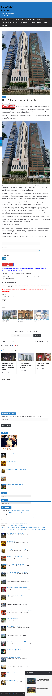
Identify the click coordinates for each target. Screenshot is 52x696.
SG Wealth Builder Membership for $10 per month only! (27, 22)
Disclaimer (4, 25)
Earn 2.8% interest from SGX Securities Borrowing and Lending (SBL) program (25, 514)
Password (4, 247)
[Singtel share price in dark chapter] (43, 354)
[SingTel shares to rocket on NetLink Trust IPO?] (31, 688)
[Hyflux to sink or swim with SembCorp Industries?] (26, 354)
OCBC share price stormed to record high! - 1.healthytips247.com (14, 529)
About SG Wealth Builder (8, 19)
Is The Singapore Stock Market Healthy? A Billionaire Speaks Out (42, 681)
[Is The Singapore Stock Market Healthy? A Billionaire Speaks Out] (31, 679)
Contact (45, 22)
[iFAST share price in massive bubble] (41, 314)
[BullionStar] (9, 435)
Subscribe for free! (6, 425)
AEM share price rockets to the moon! (12, 342)
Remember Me (7, 255)
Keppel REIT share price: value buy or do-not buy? (19, 510)
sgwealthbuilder (13, 103)
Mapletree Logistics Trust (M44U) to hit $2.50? (38, 342)
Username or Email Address (8, 241)
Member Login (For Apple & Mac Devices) (34, 19)
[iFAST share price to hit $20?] (9, 314)
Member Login (19, 19)
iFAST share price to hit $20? (8, 319)
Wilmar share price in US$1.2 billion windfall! (18, 523)
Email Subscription (6, 22)
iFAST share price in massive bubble (41, 319)
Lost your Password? (6, 262)
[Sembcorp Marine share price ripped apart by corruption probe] (8, 354)
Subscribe (37, 335)
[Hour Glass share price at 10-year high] (25, 314)
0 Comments (20, 103)
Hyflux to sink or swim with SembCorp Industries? (26, 365)
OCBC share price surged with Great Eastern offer (39, 529)
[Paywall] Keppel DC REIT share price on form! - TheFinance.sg (14, 527)
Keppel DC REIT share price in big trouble (36, 527)
